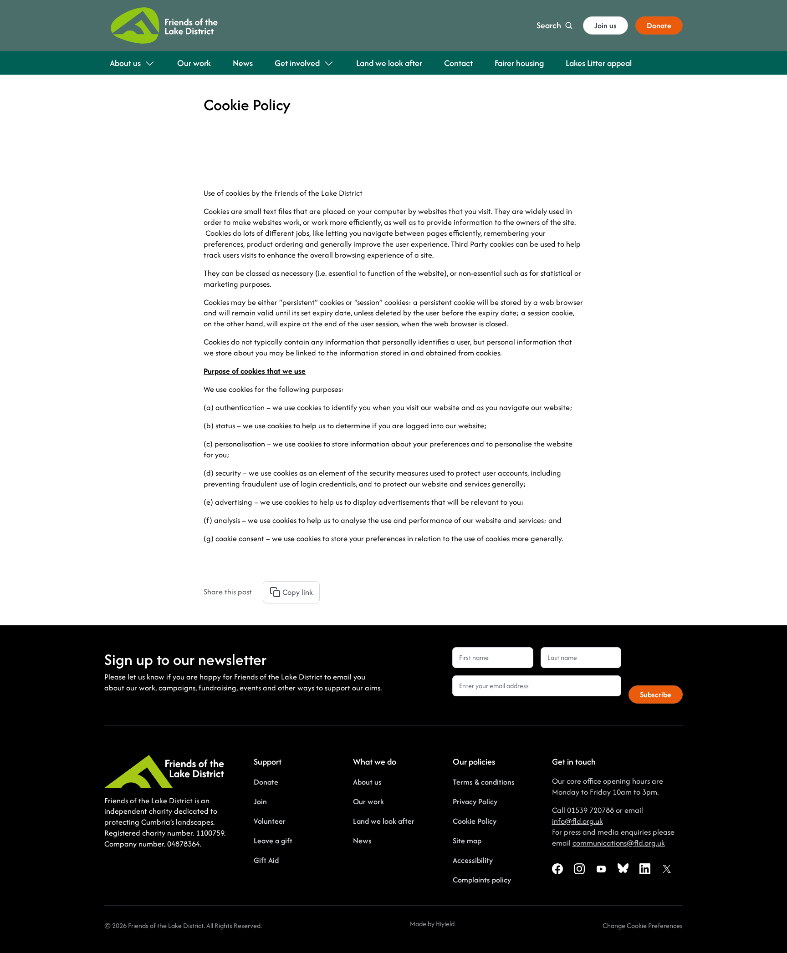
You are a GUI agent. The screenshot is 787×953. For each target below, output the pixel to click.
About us (367, 781)
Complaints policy (482, 879)
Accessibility (473, 860)
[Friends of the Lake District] (164, 25)
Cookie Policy (474, 821)
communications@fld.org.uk (618, 842)
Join (260, 801)
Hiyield (445, 923)
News (362, 840)
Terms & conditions (484, 781)
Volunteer (270, 821)
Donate (266, 781)
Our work (368, 801)
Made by (423, 923)
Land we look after (383, 821)
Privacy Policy (475, 801)
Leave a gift (273, 840)
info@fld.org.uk (577, 821)
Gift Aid (266, 860)
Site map (467, 840)
